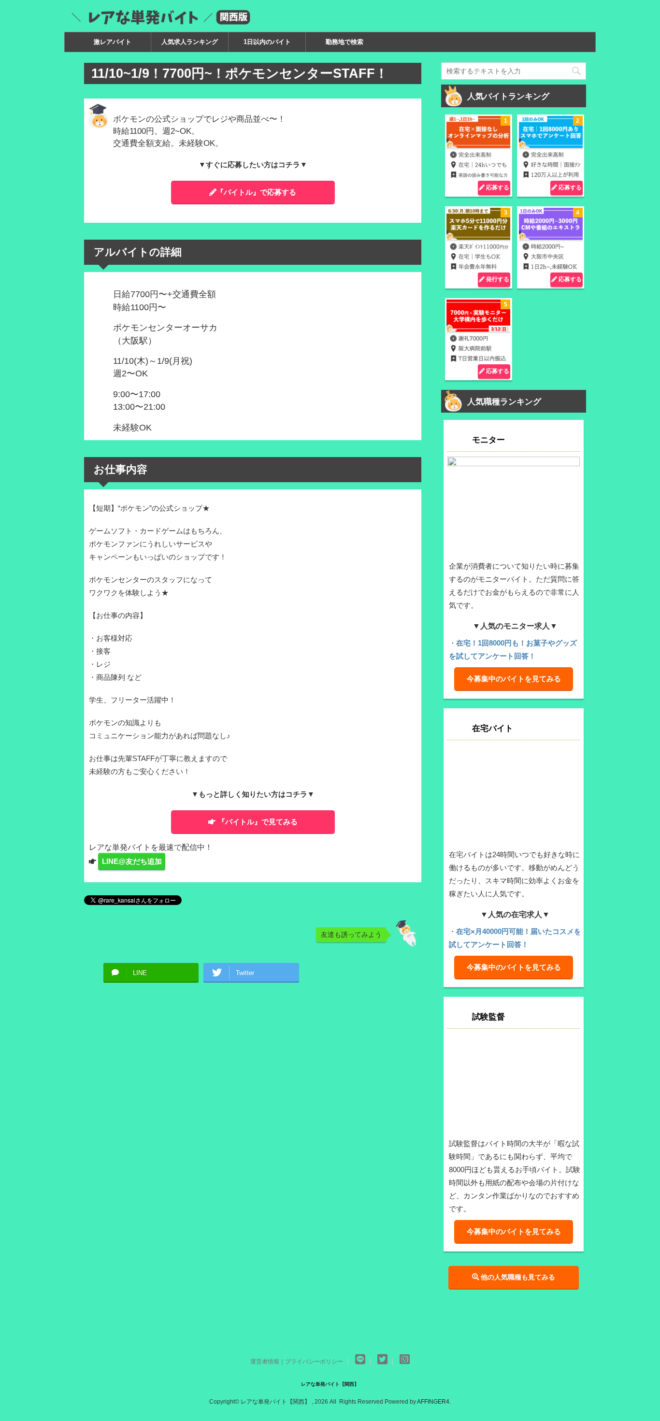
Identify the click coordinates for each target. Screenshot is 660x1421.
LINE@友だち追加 (132, 861)
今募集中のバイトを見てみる (514, 679)
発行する (497, 279)
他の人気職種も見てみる (517, 1277)
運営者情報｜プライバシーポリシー (296, 1361)
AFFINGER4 (433, 1401)
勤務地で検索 (344, 41)
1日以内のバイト (267, 41)
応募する (497, 187)
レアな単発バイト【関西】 (330, 1384)
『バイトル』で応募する (256, 192)
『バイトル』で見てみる (258, 822)
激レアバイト (112, 41)
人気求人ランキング (189, 41)
